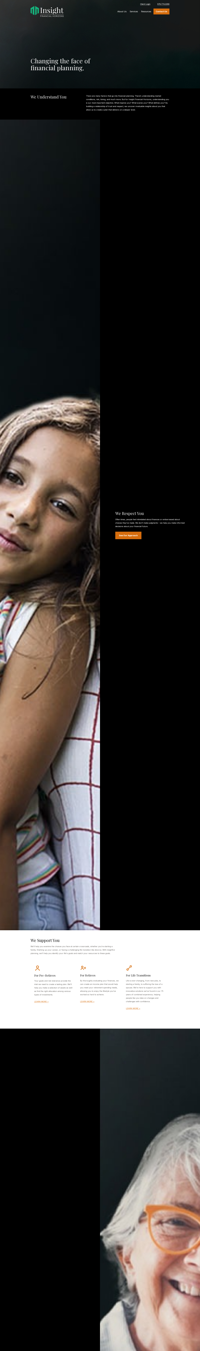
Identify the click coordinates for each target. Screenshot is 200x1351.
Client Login (145, 4)
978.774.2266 (163, 4)
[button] (121, 11)
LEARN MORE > (41, 1001)
